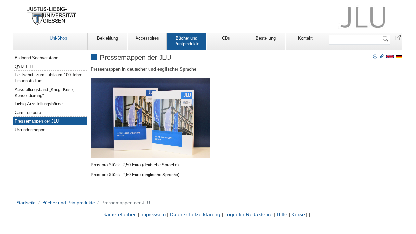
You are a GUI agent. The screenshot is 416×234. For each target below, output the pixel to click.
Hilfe (282, 214)
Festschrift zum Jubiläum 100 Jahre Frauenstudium (48, 77)
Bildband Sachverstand (36, 57)
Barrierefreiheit (119, 214)
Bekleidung (107, 38)
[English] (390, 56)
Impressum (153, 214)
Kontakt (305, 38)
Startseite (26, 202)
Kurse (298, 214)
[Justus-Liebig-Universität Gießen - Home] (52, 16)
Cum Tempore (28, 112)
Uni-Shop (58, 38)
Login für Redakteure (248, 214)
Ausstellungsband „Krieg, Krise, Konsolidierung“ (44, 92)
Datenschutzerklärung (195, 214)
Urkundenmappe (30, 129)
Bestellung (266, 38)
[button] (398, 37)
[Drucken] (375, 55)
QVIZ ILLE (25, 66)
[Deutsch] (399, 56)
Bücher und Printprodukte (186, 41)
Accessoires (147, 38)
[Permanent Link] (381, 56)
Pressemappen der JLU (37, 121)
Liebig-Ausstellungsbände (39, 103)
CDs (226, 38)
